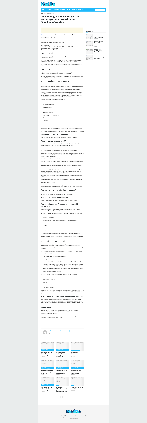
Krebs (58, 385)
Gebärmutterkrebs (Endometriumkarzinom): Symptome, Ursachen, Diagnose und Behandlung (61, 389)
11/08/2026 (73, 374)
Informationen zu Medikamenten (62, 9)
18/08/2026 (58, 357)
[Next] (63, 397)
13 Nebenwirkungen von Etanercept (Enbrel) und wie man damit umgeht (77, 372)
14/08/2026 (58, 374)
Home (43, 9)
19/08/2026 (43, 356)
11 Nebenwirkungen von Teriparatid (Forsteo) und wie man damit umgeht (47, 389)
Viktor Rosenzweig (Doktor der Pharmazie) (59, 331)
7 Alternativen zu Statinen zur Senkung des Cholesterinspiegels (61, 372)
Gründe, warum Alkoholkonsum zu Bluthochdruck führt (75, 354)
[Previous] (61, 397)
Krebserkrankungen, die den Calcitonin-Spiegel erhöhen (77, 388)
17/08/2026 (43, 374)
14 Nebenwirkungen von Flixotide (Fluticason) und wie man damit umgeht (47, 354)
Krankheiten (49, 9)
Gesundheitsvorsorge (77, 9)
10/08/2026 (43, 391)
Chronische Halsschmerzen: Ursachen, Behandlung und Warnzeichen (47, 372)
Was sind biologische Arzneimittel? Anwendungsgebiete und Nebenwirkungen (61, 354)
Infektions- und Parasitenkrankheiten (46, 368)
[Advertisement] (85, 3)
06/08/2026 (73, 390)
